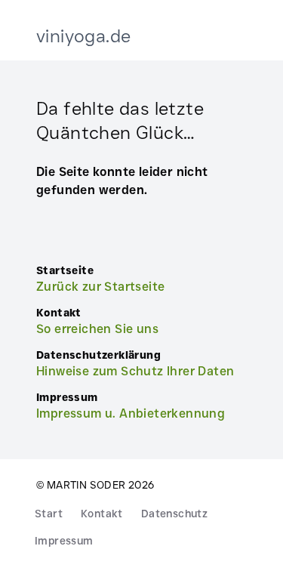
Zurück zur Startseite (100, 286)
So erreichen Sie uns (97, 329)
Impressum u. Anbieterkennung (130, 413)
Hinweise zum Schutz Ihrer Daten (135, 371)
